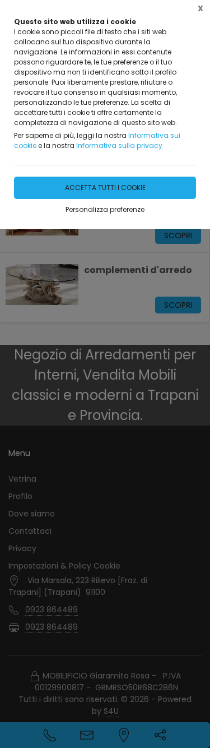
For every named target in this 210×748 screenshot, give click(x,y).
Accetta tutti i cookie (105, 187)
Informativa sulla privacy (119, 145)
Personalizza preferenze (105, 209)
